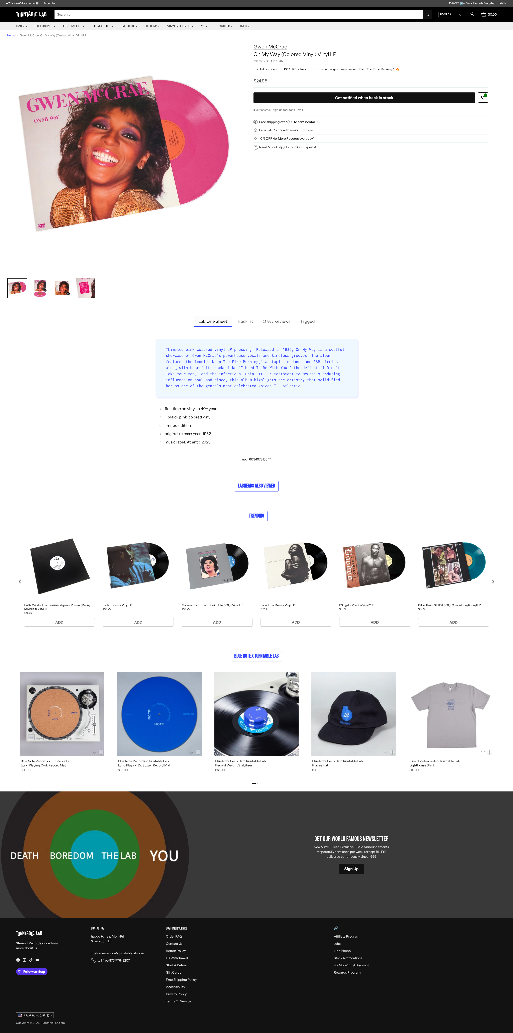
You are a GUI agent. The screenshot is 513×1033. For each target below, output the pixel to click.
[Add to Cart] (101, 752)
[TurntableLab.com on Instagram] (24, 961)
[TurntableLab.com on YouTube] (37, 961)
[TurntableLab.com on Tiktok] (30, 961)
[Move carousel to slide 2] (259, 783)
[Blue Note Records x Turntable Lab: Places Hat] (353, 714)
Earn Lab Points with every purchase (286, 130)
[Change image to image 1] (17, 288)
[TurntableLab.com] (32, 14)
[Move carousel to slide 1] (254, 783)
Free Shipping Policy (181, 980)
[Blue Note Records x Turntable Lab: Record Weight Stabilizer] (256, 714)
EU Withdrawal (177, 958)
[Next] (497, 722)
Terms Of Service (178, 1001)
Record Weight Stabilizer (233, 765)
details (502, 3)
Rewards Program (347, 972)
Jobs (337, 944)
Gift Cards (173, 972)
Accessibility (175, 987)
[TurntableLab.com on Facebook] (18, 961)
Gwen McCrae (270, 46)
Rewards (445, 14)
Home (11, 35)
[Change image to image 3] (62, 288)
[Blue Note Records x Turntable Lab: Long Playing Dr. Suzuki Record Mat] (159, 714)
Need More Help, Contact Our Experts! (287, 147)
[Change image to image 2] (40, 288)
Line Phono (342, 951)
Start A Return (176, 965)
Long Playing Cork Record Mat (43, 765)
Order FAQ (174, 936)
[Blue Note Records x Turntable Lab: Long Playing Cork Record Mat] (62, 714)
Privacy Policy (176, 994)
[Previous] (16, 722)
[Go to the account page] (472, 14)
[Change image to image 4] (85, 288)
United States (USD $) (36, 1015)
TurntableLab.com (53, 1023)
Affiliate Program (346, 936)
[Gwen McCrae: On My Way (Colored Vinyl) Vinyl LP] (124, 157)
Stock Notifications (348, 958)
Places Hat (320, 765)
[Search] (427, 14)
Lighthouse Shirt (421, 765)
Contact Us (174, 944)
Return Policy (176, 951)
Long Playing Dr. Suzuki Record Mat (144, 765)
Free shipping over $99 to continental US (289, 122)
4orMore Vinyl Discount (351, 965)
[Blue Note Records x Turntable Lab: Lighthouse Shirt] (451, 714)
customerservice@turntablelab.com (117, 953)
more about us (26, 948)
